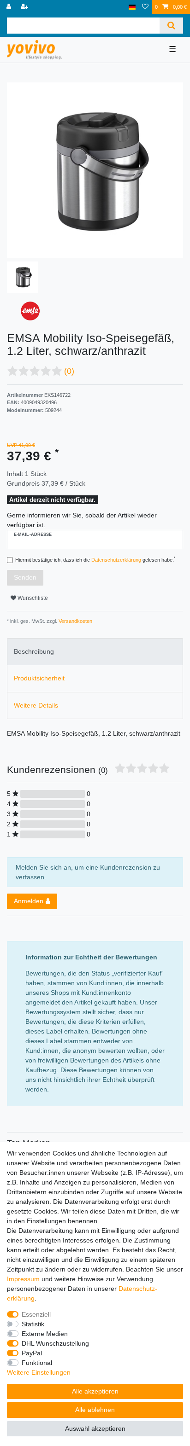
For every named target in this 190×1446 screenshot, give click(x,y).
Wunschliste (32, 598)
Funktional (37, 1362)
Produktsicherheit (39, 678)
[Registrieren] (25, 7)
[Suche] (171, 25)
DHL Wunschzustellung (55, 1343)
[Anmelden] (9, 7)
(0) (69, 371)
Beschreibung (34, 651)
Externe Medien (45, 1333)
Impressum (23, 1279)
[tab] (95, 651)
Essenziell (36, 1314)
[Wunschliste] (145, 7)
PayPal (32, 1353)
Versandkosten (74, 621)
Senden (25, 577)
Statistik (33, 1324)
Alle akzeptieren (95, 1391)
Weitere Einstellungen (39, 1372)
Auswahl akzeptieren (95, 1428)
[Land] (132, 7)
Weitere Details (36, 705)
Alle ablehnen (95, 1409)
